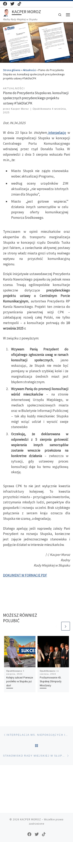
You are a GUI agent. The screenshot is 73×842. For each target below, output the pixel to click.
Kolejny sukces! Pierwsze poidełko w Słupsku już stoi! (19, 681)
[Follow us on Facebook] (5, 4)
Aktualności (29, 70)
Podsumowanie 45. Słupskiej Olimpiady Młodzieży (50, 681)
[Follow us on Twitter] (12, 4)
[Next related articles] (65, 626)
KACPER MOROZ (30, 819)
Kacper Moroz (20, 108)
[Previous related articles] (56, 626)
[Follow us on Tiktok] (19, 4)
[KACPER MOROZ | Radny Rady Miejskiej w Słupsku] (6, 12)
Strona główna (11, 70)
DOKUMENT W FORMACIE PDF (25, 575)
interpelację (56, 132)
